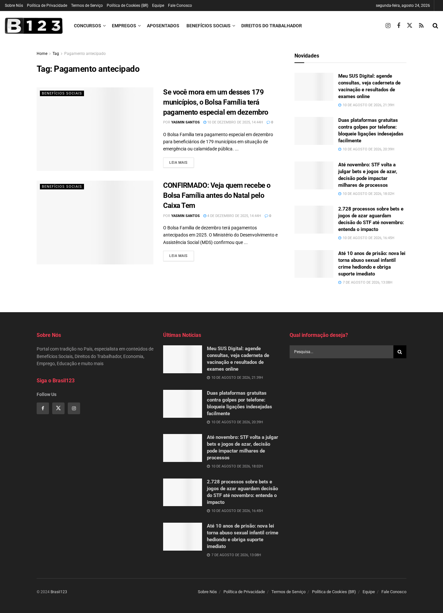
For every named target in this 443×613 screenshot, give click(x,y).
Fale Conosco (180, 5)
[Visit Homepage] (34, 26)
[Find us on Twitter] (410, 26)
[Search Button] (435, 26)
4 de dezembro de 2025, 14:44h (233, 216)
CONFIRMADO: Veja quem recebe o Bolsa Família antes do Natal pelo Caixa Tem (216, 195)
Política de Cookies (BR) (127, 5)
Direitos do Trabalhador (271, 25)
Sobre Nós (14, 5)
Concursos (87, 25)
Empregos (124, 25)
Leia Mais (181, 162)
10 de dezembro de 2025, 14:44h (234, 122)
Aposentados (163, 25)
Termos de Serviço (87, 5)
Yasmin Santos (185, 122)
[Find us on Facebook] (398, 26)
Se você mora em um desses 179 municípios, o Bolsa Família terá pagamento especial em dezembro (215, 102)
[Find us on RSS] (421, 26)
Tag (56, 53)
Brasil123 (59, 592)
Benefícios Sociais (208, 25)
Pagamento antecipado (85, 53)
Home (42, 53)
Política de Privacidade (47, 5)
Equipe (158, 5)
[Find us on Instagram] (388, 26)
